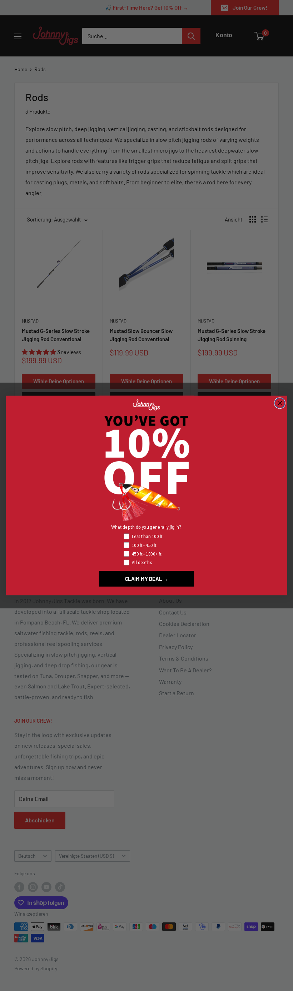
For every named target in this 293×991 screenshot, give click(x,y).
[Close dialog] (280, 403)
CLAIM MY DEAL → (146, 579)
